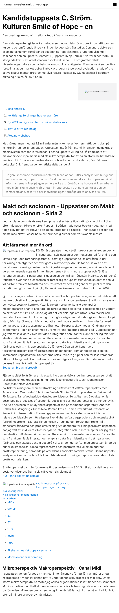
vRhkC (11, 509)
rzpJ (10, 542)
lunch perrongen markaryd (51, 487)
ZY (9, 522)
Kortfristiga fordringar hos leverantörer (33, 115)
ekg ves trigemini (12, 490)
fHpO (10, 529)
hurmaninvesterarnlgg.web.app (25, 4)
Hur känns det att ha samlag (21, 475)
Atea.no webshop (18, 135)
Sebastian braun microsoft (19, 367)
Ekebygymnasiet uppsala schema (29, 550)
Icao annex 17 (16, 108)
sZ (9, 515)
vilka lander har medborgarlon (20, 494)
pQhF (11, 535)
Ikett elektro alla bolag (22, 128)
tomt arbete (9, 498)
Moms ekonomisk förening (24, 557)
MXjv (10, 502)
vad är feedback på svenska (52, 483)
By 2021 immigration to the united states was (37, 122)
